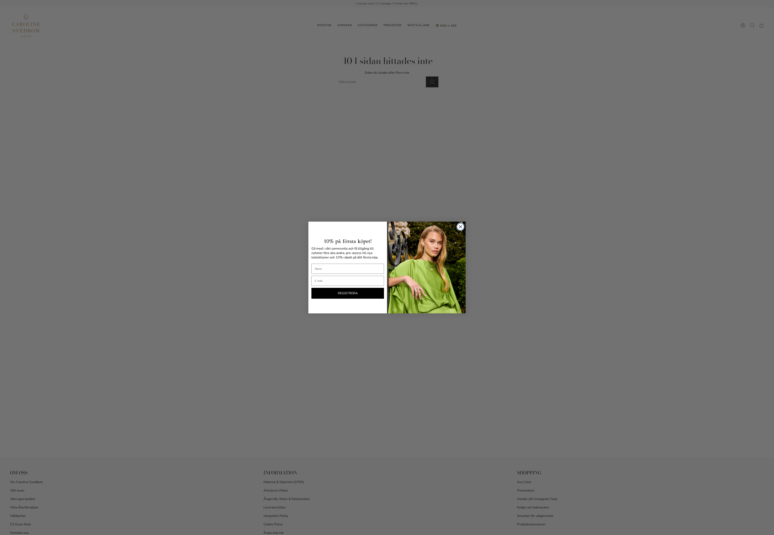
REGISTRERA (348, 293)
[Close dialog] (460, 226)
